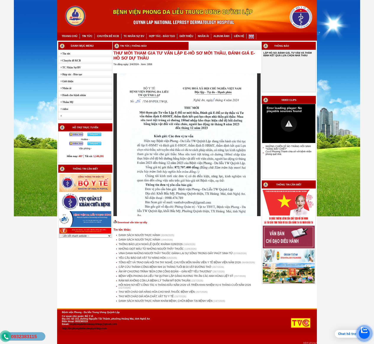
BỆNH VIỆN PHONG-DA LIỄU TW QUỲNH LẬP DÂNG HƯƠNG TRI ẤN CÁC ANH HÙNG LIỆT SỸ (176, 276)
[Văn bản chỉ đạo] (289, 247)
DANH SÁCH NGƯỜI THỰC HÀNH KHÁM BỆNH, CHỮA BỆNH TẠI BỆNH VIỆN (166, 300)
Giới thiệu (65, 81)
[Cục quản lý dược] (85, 209)
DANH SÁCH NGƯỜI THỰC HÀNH (140, 235)
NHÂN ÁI (203, 36)
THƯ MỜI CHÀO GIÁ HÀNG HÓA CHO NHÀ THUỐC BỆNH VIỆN (157, 291)
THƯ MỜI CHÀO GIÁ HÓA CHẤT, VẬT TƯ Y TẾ (146, 296)
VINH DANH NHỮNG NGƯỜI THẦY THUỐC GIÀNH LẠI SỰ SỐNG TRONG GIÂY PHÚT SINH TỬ (176, 253)
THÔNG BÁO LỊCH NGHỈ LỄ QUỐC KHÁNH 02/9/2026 (151, 244)
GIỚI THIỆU (186, 36)
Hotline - (85, 139)
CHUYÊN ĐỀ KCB (108, 36)
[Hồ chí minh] (289, 224)
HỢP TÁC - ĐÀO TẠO (162, 36)
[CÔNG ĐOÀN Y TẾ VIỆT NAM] (289, 261)
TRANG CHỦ (69, 36)
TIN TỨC (87, 36)
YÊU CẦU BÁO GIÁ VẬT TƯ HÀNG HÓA (142, 257)
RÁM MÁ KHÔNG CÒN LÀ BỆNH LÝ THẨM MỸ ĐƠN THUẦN (155, 280)
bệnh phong (309, 343)
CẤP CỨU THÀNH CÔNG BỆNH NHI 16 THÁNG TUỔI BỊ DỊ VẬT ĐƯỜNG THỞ (165, 266)
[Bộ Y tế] (85, 191)
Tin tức (64, 53)
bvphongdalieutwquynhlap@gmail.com (93, 324)
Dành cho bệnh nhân (72, 95)
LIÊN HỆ (239, 36)
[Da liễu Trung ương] (85, 226)
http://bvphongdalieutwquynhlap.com (84, 328)
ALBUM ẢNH (221, 36)
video (63, 109)
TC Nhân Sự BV (69, 67)
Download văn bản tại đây (132, 222)
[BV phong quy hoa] (85, 233)
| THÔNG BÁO (139, 46)
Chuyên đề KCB (69, 60)
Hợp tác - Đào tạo (70, 74)
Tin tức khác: (122, 229)
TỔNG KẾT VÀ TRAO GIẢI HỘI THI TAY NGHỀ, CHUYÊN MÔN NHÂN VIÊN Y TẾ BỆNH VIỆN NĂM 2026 (180, 262)
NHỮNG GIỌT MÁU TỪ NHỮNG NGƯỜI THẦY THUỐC (151, 248)
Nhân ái (64, 88)
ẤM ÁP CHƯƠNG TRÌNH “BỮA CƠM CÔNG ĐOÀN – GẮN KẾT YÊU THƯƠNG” (166, 271)
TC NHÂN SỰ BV (134, 36)
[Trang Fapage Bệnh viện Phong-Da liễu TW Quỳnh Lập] (289, 283)
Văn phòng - (85, 148)
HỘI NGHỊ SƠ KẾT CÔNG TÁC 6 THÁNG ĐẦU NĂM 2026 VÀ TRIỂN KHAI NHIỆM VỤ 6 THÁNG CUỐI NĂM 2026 (185, 284)
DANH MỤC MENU (82, 45)
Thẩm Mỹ (65, 102)
